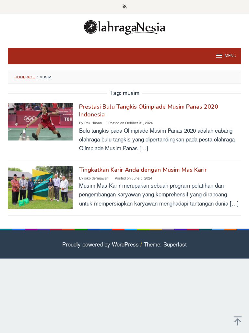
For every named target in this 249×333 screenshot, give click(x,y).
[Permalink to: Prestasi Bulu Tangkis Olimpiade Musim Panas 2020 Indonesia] (40, 120)
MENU (230, 56)
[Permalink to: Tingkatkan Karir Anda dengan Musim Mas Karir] (40, 186)
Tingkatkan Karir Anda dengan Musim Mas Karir (143, 170)
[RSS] (125, 7)
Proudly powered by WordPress (100, 244)
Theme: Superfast (165, 244)
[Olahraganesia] (124, 26)
